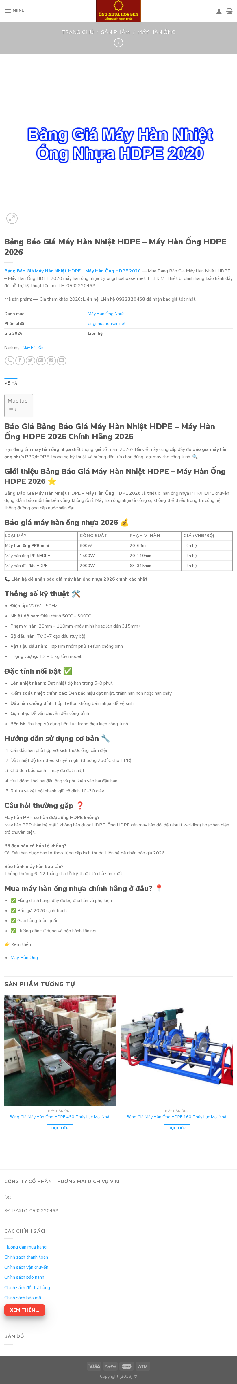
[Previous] (4, 1071)
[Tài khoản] (219, 11)
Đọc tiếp (59, 1128)
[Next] (232, 1071)
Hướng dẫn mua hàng (25, 1247)
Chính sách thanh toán (26, 1257)
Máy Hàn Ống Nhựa (106, 314)
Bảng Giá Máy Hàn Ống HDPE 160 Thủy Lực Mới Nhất (177, 1117)
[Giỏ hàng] (229, 11)
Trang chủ (77, 32)
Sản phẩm (115, 32)
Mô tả (10, 383)
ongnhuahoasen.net (106, 323)
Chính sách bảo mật (23, 1298)
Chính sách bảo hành (24, 1277)
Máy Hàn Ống (156, 32)
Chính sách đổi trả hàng (27, 1288)
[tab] (10, 383)
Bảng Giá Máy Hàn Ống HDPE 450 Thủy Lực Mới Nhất (60, 1117)
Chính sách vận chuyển (26, 1267)
